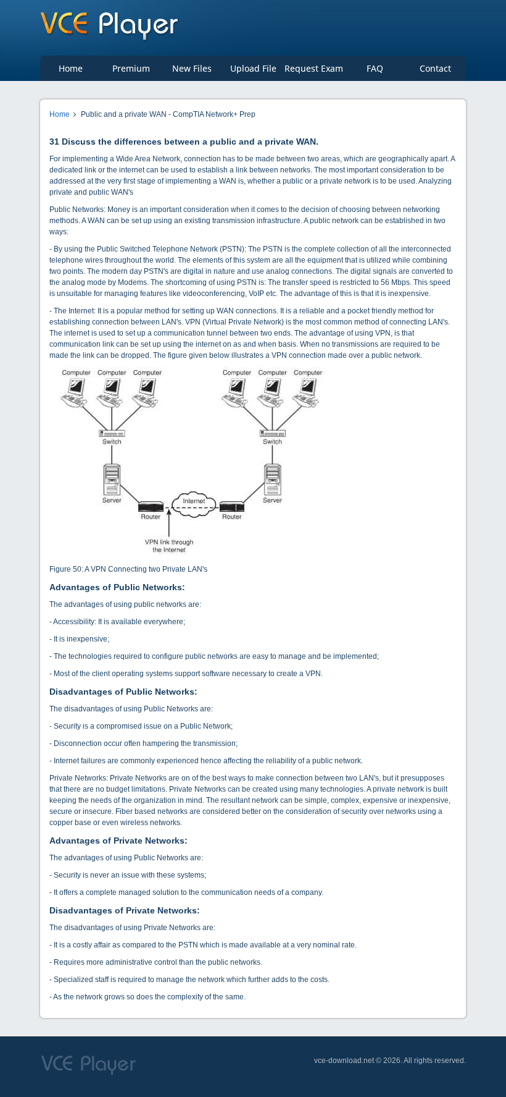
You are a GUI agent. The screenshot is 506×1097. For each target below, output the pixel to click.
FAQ (375, 68)
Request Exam (313, 68)
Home (71, 68)
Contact (435, 68)
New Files (192, 68)
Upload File (253, 68)
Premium (131, 68)
